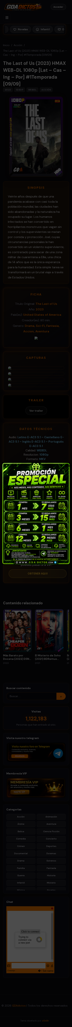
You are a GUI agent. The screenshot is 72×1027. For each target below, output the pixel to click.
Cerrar (67, 465)
